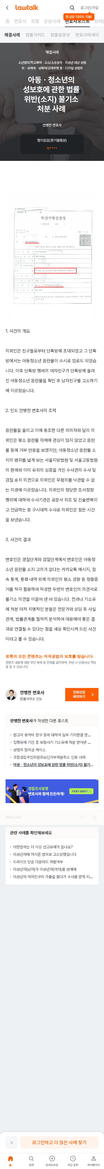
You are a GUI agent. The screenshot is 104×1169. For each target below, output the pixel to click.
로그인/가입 (89, 8)
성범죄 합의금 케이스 (29, 750)
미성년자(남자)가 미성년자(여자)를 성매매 (44, 869)
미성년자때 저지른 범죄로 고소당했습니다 (44, 854)
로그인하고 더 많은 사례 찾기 (59, 1142)
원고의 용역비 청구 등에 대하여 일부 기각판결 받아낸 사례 (57, 735)
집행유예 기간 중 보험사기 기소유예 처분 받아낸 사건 (53, 742)
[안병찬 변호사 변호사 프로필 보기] (11, 694)
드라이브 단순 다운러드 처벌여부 (38, 862)
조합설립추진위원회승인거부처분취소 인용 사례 (49, 757)
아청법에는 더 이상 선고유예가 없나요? (43, 847)
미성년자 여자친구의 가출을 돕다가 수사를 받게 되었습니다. (58, 877)
